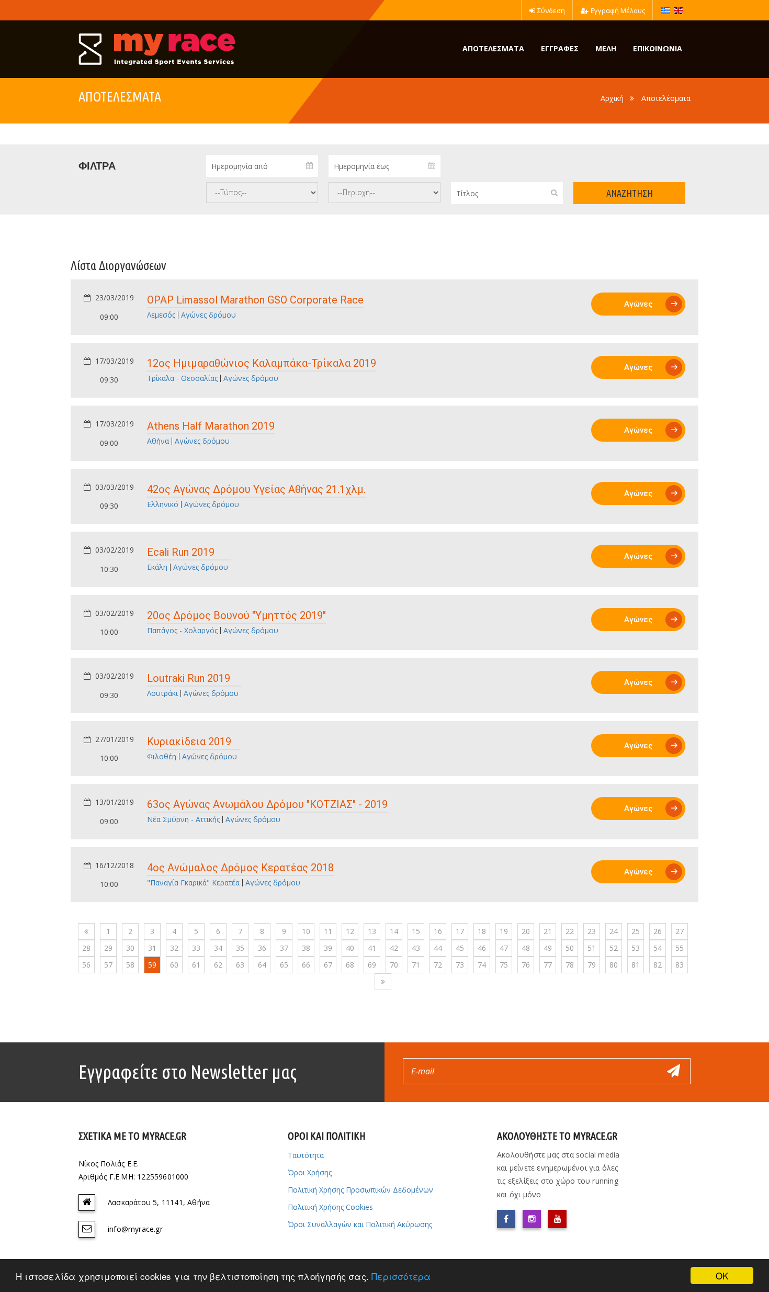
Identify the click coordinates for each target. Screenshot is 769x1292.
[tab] (384, 307)
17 (460, 931)
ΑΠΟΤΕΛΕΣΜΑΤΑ (493, 48)
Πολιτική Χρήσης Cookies (330, 1207)
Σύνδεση (551, 10)
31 (152, 948)
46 (482, 948)
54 (657, 948)
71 (416, 965)
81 (635, 965)
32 (174, 948)
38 (306, 948)
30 (130, 948)
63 (240, 965)
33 (196, 948)
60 (174, 965)
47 (504, 948)
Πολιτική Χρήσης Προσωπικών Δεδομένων (360, 1190)
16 (438, 931)
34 (218, 948)
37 (284, 948)
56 (86, 965)
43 (416, 948)
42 (394, 948)
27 (679, 931)
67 (328, 965)
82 (657, 965)
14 (394, 931)
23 (591, 931)
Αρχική (612, 98)
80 (613, 965)
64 (262, 965)
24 (613, 931)
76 (526, 965)
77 (548, 965)
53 (635, 948)
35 (240, 948)
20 (526, 931)
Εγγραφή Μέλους (618, 10)
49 (548, 948)
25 (635, 931)
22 (570, 931)
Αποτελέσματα (666, 98)
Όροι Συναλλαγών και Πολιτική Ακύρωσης (360, 1224)
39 (328, 948)
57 (108, 965)
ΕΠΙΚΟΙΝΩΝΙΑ (657, 48)
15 (416, 931)
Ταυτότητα (306, 1155)
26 (657, 931)
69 (372, 965)
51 (591, 948)
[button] (230, 307)
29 (108, 948)
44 (438, 948)
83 (679, 965)
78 (570, 965)
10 (306, 931)
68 (350, 965)
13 (372, 931)
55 (679, 948)
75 (504, 965)
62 (218, 965)
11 (328, 931)
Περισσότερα (401, 1276)
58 (130, 965)
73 (460, 965)
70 (394, 965)
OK (722, 1275)
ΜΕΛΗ (605, 48)
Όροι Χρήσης (310, 1172)
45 (460, 948)
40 (350, 948)
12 (350, 931)
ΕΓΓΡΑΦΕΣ (560, 48)
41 (372, 948)
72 (438, 965)
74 (482, 965)
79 (591, 965)
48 (526, 948)
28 (86, 948)
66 (306, 965)
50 (570, 948)
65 (284, 965)
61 (196, 965)
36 (262, 948)
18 (482, 931)
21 (548, 931)
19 (504, 931)
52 (613, 948)
